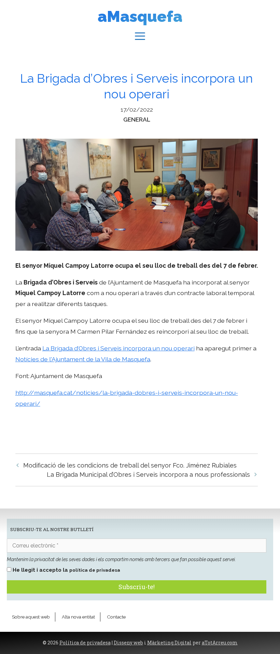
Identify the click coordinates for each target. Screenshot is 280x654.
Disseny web (128, 643)
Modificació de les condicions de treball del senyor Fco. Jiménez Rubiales (130, 465)
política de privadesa (94, 570)
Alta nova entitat (78, 617)
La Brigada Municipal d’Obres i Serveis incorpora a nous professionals (148, 474)
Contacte (116, 617)
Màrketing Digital (169, 643)
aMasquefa (140, 17)
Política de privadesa (85, 643)
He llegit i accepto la (65, 570)
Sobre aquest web (31, 617)
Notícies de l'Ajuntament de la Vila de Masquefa (82, 359)
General (136, 119)
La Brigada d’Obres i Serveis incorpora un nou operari (118, 348)
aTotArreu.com (220, 643)
